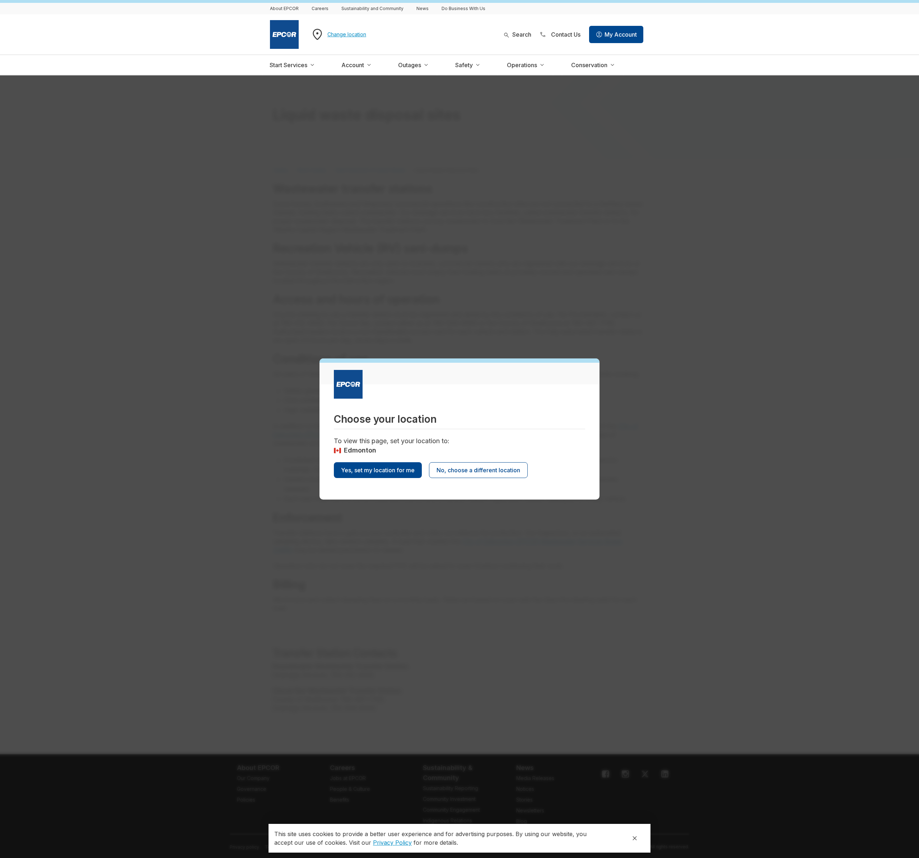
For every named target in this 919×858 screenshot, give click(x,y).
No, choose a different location (478, 470)
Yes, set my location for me (378, 470)
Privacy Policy (392, 842)
